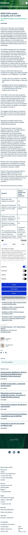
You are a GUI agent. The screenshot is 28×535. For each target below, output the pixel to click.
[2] (11, 36)
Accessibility (4, 522)
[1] (11, 33)
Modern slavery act (6, 529)
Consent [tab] (5, 244)
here (6, 45)
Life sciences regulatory (7, 362)
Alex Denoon (8, 338)
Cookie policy (4, 526)
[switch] (25, 271)
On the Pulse (6, 6)
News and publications (7, 509)
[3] (23, 122)
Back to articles (14, 439)
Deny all (14, 293)
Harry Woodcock (9, 344)
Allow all (14, 284)
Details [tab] (14, 244)
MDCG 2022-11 (6, 332)
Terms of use (4, 531)
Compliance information (8, 524)
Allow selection (14, 289)
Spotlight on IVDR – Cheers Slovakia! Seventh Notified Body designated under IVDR (14, 297)
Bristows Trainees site (7, 517)
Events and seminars (7, 512)
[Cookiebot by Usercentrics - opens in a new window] (21, 240)
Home (2, 6)
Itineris (24, 531)
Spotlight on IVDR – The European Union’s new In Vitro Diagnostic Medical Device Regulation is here (14, 318)
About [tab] (23, 244)
